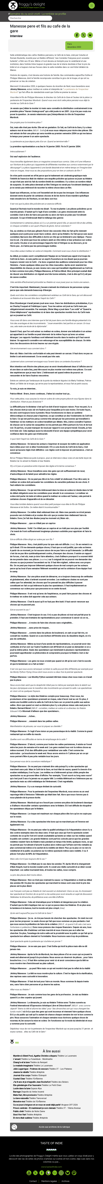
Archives (65, 1181)
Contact (33, 1181)
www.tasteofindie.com (51, 1167)
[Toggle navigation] (92, 5)
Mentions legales (49, 1181)
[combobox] (30, 18)
